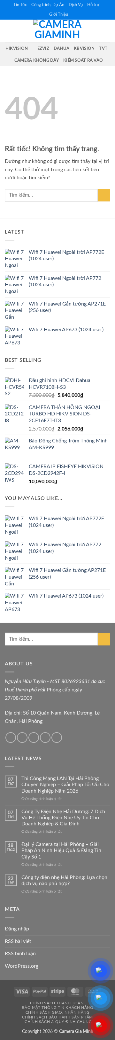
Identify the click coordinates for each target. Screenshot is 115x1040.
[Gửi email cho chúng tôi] (33, 737)
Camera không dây (36, 60)
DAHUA (61, 48)
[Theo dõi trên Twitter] (22, 737)
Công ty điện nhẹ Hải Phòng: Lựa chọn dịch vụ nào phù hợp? (64, 880)
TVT (103, 48)
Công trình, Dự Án (47, 5)
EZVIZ (43, 48)
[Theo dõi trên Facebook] (10, 737)
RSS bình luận (20, 953)
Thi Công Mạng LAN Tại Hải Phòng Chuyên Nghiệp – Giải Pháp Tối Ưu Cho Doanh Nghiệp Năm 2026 (65, 784)
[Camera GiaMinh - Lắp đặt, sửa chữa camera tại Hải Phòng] (57, 31)
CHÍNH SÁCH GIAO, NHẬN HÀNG (58, 1012)
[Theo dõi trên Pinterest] (56, 737)
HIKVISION (16, 48)
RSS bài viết (18, 941)
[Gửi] (104, 195)
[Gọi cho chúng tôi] (45, 737)
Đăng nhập (17, 928)
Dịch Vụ (76, 5)
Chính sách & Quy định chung (58, 1022)
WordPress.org (21, 966)
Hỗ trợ (93, 5)
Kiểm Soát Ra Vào (83, 60)
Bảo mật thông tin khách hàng (57, 1007)
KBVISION (84, 48)
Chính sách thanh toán (57, 1003)
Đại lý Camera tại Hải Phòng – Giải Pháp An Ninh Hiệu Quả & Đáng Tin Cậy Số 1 (61, 850)
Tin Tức (20, 5)
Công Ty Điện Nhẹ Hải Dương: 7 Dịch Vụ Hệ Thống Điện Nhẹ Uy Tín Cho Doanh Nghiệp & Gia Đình (63, 817)
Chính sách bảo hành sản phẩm (57, 1017)
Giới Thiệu (58, 14)
